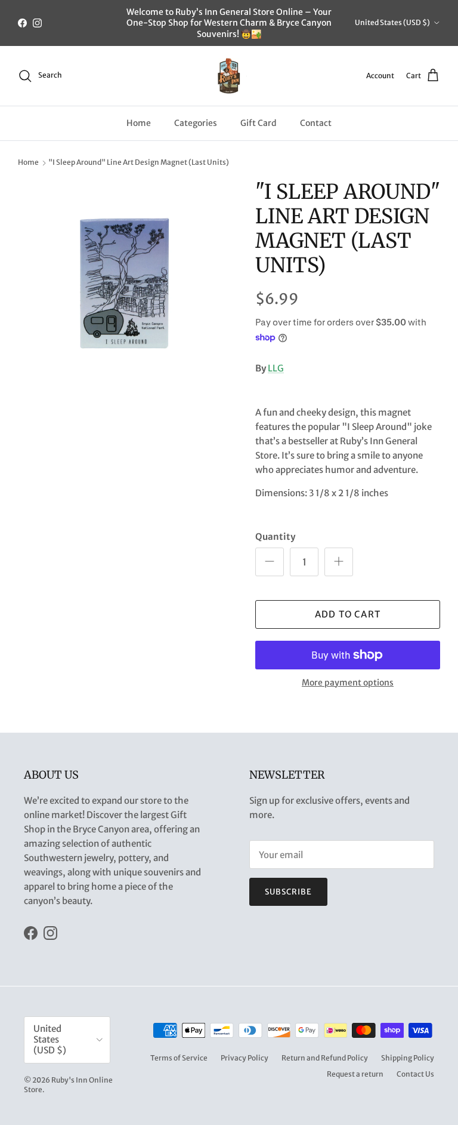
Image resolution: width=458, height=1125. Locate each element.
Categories (195, 123)
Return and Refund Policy (324, 1057)
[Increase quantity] (338, 562)
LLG (276, 368)
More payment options (348, 683)
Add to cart (347, 614)
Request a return (355, 1073)
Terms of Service (179, 1057)
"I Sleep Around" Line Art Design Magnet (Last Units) (138, 162)
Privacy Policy (244, 1057)
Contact (316, 123)
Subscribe (288, 892)
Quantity (275, 536)
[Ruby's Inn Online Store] (229, 76)
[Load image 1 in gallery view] (123, 285)
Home (138, 123)
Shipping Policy (407, 1057)
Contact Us (415, 1073)
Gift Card (258, 123)
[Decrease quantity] (269, 562)
